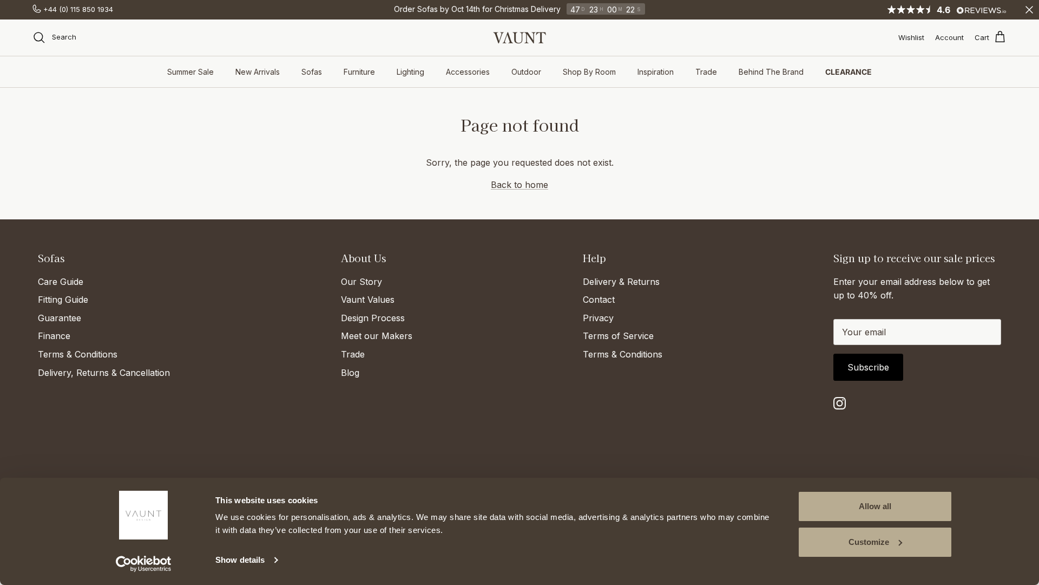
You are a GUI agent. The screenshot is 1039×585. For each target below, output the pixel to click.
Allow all (875, 506)
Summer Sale (190, 71)
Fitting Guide (63, 299)
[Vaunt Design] (519, 37)
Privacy (598, 318)
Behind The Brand (771, 71)
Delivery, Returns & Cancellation (104, 372)
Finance (54, 335)
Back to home (519, 184)
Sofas (311, 71)
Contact (599, 299)
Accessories (468, 71)
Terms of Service (618, 335)
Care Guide (60, 281)
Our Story (361, 281)
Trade (706, 71)
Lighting (410, 71)
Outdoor (526, 71)
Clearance (848, 71)
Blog (350, 372)
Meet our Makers (376, 335)
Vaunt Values (367, 299)
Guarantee (59, 318)
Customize (869, 542)
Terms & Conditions (77, 354)
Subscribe (868, 367)
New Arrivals (257, 71)
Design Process (373, 318)
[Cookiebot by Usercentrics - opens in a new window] (143, 564)
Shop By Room (589, 71)
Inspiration (655, 71)
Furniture (359, 71)
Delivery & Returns (621, 281)
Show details (240, 559)
